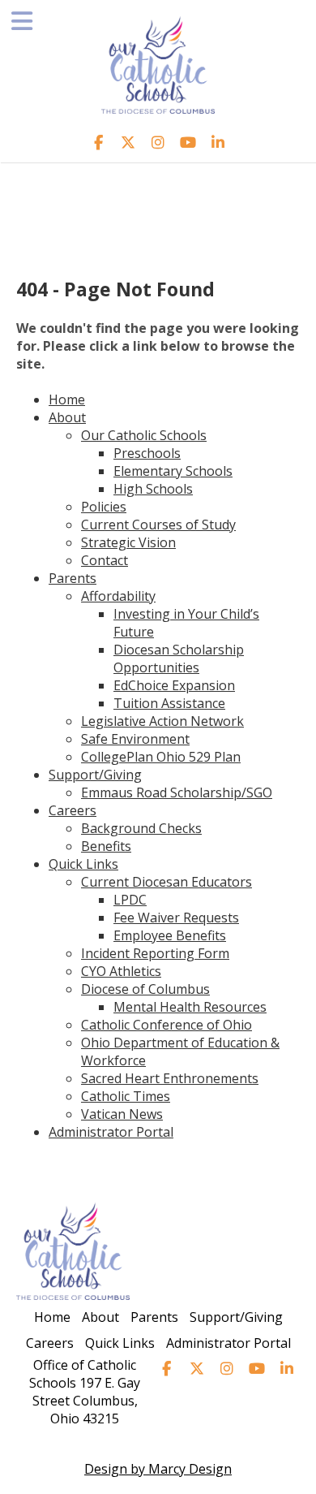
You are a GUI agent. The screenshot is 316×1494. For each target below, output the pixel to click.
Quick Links (83, 864)
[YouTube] (188, 142)
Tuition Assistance (169, 703)
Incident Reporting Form (155, 953)
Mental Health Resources (190, 1007)
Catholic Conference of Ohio (166, 1025)
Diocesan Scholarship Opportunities (178, 658)
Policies (103, 507)
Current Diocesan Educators (166, 882)
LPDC (130, 900)
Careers (72, 810)
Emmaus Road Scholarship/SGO (176, 792)
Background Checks (141, 828)
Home (67, 399)
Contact (104, 560)
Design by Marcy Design (158, 1469)
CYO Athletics (121, 971)
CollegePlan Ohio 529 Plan (161, 757)
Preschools (147, 453)
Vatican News (122, 1114)
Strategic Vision (128, 542)
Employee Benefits (169, 935)
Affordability (118, 596)
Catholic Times (125, 1096)
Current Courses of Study (158, 524)
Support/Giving (95, 775)
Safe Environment (135, 739)
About (67, 417)
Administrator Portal (111, 1132)
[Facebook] (98, 142)
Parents (72, 578)
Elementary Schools (173, 471)
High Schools (153, 489)
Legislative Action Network (162, 721)
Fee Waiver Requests (176, 917)
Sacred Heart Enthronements (169, 1078)
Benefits (106, 846)
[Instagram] (158, 142)
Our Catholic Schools (144, 435)
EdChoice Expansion (174, 685)
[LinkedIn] (218, 142)
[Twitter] (128, 142)
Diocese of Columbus (145, 989)
